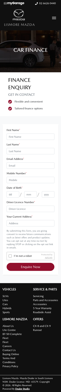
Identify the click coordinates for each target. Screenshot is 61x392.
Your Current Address (20, 216)
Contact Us (9, 350)
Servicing (38, 296)
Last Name (13, 144)
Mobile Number (17, 173)
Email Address (15, 159)
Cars (5, 304)
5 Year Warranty (42, 308)
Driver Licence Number (21, 202)
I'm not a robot (23, 255)
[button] (54, 18)
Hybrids (7, 308)
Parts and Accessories (45, 300)
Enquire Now (30, 267)
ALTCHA (48, 257)
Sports (6, 312)
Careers (7, 346)
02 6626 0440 (47, 3)
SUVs (5, 296)
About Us (8, 326)
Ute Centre (9, 330)
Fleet (5, 342)
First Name (13, 130)
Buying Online (11, 354)
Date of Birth (15, 187)
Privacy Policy (10, 366)
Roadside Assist (42, 312)
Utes (5, 300)
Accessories (40, 304)
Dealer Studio (22, 388)
